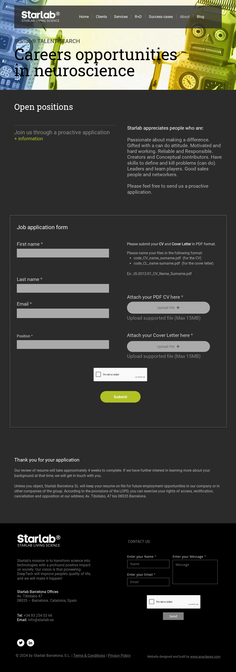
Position (23, 336)
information (30, 138)
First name (28, 244)
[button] (168, 308)
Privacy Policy (119, 655)
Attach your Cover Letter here (158, 335)
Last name (28, 279)
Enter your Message (188, 556)
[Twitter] (20, 642)
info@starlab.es (41, 620)
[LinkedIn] (30, 642)
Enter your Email (140, 574)
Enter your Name (140, 556)
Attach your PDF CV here (153, 297)
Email (23, 304)
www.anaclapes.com (205, 656)
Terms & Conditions (89, 655)
